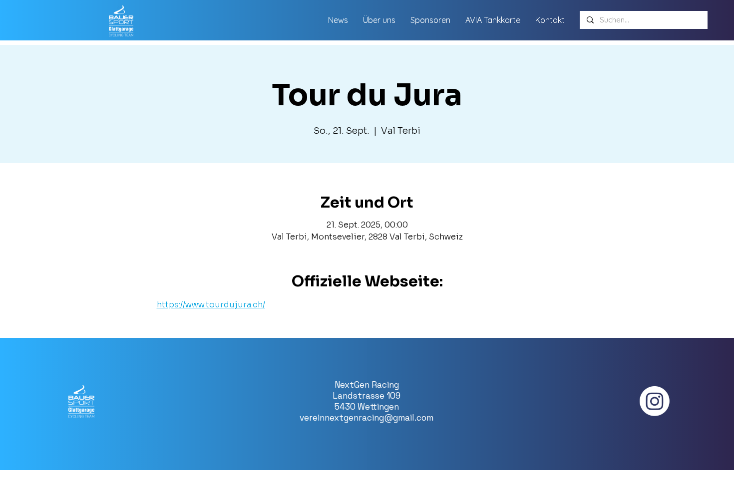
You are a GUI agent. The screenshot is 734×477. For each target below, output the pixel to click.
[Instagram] (655, 401)
